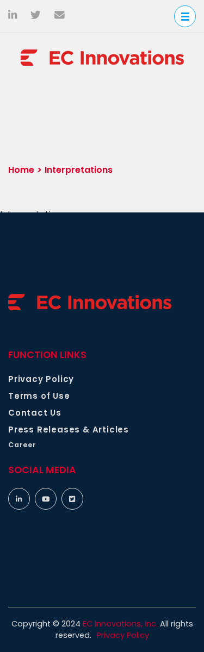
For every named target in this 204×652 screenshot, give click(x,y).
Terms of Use (39, 396)
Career (22, 444)
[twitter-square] (72, 499)
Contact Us (34, 412)
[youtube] (46, 499)
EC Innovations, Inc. (120, 623)
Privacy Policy (41, 379)
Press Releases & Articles (68, 429)
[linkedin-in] (19, 499)
